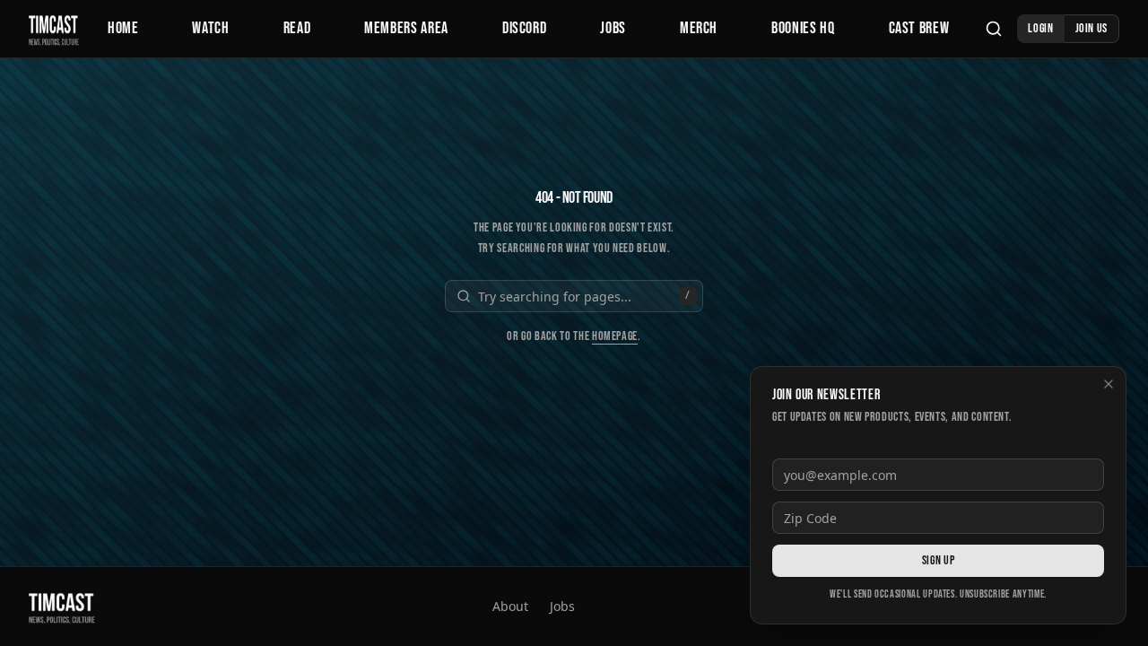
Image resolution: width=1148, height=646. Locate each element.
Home (123, 28)
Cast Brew (919, 28)
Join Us (1091, 28)
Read (297, 28)
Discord (524, 28)
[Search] (994, 29)
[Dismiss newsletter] (1108, 384)
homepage (615, 336)
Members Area (406, 28)
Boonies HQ (802, 28)
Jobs (613, 28)
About (510, 606)
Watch (210, 28)
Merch (699, 28)
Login (1040, 28)
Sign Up (938, 560)
